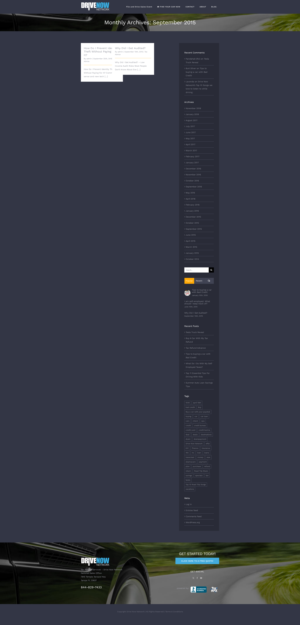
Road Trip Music (201, 471)
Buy (199, 407)
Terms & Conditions (174, 612)
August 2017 (191, 120)
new (208, 457)
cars (187, 421)
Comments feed (194, 516)
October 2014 (192, 259)
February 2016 (192, 205)
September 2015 (194, 229)
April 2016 (190, 199)
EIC (187, 448)
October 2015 (192, 223)
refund (207, 466)
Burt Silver (191, 68)
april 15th (197, 403)
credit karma (204, 430)
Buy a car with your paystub (198, 412)
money (200, 457)
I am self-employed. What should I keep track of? (197, 302)
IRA (187, 453)
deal (187, 435)
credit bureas (200, 425)
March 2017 (191, 150)
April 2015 (190, 241)
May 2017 (190, 138)
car (196, 416)
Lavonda (190, 81)
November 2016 (193, 174)
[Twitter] (193, 578)
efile (208, 444)
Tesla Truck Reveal (195, 332)
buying (188, 416)
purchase (197, 466)
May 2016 (190, 193)
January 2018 (192, 114)
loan (199, 453)
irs (193, 453)
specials (198, 475)
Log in (189, 504)
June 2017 (191, 132)
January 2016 (192, 211)
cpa (202, 421)
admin (89, 59)
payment (203, 462)
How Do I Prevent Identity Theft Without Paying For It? (101, 52)
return (188, 471)
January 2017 (192, 162)
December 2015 (193, 217)
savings (189, 475)
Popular (189, 281)
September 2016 (194, 186)
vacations (190, 489)
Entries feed (192, 510)
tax (207, 475)
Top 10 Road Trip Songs (196, 484)
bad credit (190, 407)
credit (188, 425)
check (195, 421)
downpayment (200, 439)
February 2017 (192, 156)
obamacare (191, 462)
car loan (204, 416)
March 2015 (191, 247)
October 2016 (192, 181)
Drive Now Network (194, 444)
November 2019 (193, 108)
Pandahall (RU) (193, 59)
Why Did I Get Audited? (130, 48)
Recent (199, 281)
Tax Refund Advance (196, 348)
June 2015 (191, 235)
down (188, 439)
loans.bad (190, 457)
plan (187, 466)
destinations (206, 435)
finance (195, 448)
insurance (206, 448)
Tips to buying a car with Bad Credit (196, 72)
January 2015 (192, 253)
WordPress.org (193, 522)
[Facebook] (197, 578)
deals (195, 435)
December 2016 (193, 168)
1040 (188, 403)
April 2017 (190, 144)
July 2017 (190, 126)
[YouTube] (201, 578)
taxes (188, 480)
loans (206, 453)
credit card (190, 430)
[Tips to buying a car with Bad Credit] (187, 291)
